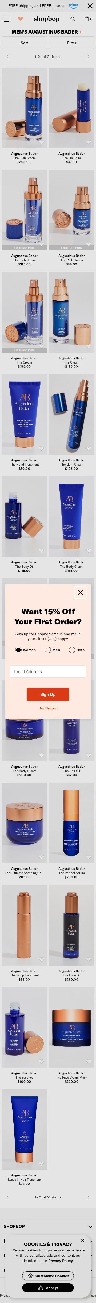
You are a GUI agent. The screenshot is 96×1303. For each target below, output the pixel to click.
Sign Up (48, 694)
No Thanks (48, 708)
